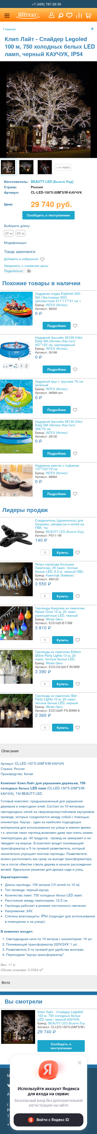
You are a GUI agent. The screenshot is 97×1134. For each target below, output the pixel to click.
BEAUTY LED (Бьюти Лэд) (52, 181)
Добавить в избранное (21, 258)
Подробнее (56, 325)
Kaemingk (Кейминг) (60, 575)
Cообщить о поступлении (48, 215)
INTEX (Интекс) (57, 305)
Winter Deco (54, 619)
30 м (8, 233)
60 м (20, 233)
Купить (63, 552)
